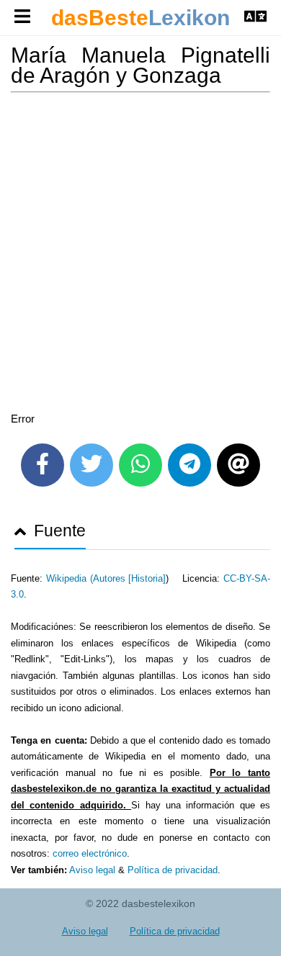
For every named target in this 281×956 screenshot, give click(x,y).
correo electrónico (90, 853)
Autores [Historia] (129, 578)
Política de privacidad (173, 870)
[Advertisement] (140, 254)
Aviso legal (92, 870)
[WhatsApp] (140, 465)
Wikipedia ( (69, 578)
